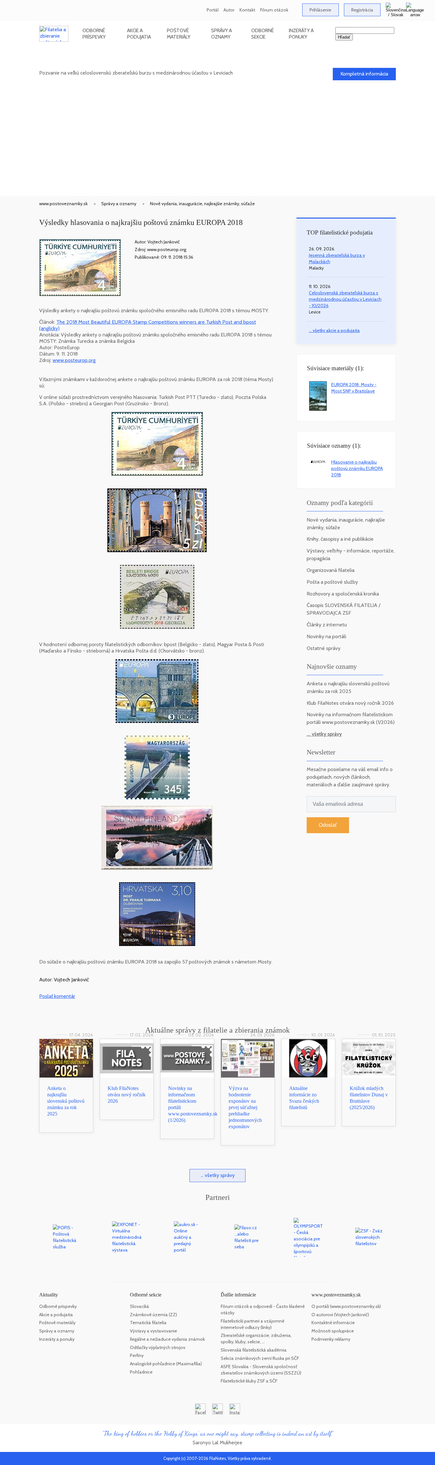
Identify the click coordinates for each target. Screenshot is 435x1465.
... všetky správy (324, 734)
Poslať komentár (57, 996)
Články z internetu (327, 625)
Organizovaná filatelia (330, 570)
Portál (212, 10)
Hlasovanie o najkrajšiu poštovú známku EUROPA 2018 (357, 468)
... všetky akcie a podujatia (334, 330)
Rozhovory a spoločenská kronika (343, 594)
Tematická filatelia (148, 1322)
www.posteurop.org (74, 360)
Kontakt (247, 10)
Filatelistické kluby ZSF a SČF (249, 1381)
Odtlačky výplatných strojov (157, 1347)
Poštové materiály (178, 33)
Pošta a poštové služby (332, 582)
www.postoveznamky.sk (63, 203)
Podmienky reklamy (330, 1339)
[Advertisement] (217, 148)
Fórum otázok (274, 10)
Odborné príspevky (94, 33)
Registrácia (362, 10)
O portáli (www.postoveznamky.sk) (346, 1306)
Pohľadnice (141, 1372)
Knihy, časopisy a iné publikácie (340, 539)
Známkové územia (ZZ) (153, 1314)
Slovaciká (139, 1306)
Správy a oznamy (221, 33)
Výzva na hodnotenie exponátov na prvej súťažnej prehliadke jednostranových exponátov (245, 1107)
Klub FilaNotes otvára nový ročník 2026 (350, 703)
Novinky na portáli (326, 636)
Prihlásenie (320, 10)
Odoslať (328, 825)
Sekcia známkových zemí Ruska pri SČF (260, 1358)
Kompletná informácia (364, 74)
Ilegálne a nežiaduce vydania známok (167, 1339)
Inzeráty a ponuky (301, 33)
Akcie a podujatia (139, 33)
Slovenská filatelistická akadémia (254, 1350)
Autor (229, 10)
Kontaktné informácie (333, 1322)
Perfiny (137, 1355)
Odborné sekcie (262, 33)
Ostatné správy (323, 648)
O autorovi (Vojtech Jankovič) (340, 1314)
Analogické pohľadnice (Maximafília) (166, 1364)
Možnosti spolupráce (332, 1331)
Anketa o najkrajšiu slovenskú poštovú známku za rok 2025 (65, 1101)
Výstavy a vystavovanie (153, 1331)
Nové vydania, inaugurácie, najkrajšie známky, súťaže (202, 203)
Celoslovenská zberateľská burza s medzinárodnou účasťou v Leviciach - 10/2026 (345, 299)
